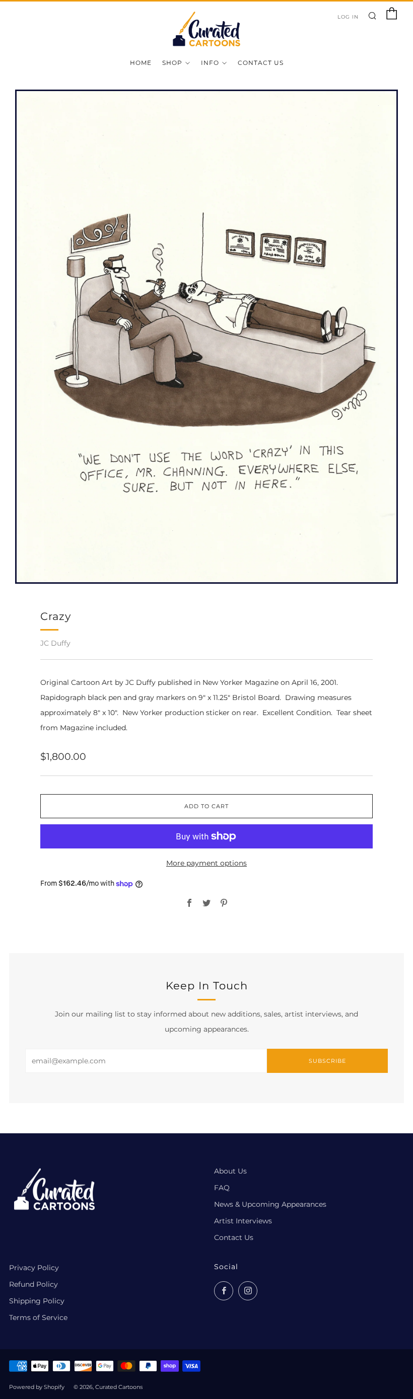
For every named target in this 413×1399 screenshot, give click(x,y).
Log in (348, 17)
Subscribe (327, 1060)
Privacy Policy (34, 1267)
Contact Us (261, 62)
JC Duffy (55, 643)
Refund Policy (33, 1284)
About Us (230, 1171)
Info (210, 62)
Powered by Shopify (36, 1386)
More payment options (206, 863)
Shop (172, 62)
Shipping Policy (36, 1300)
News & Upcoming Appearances (270, 1204)
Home (141, 62)
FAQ (222, 1187)
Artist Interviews (243, 1220)
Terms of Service (38, 1317)
